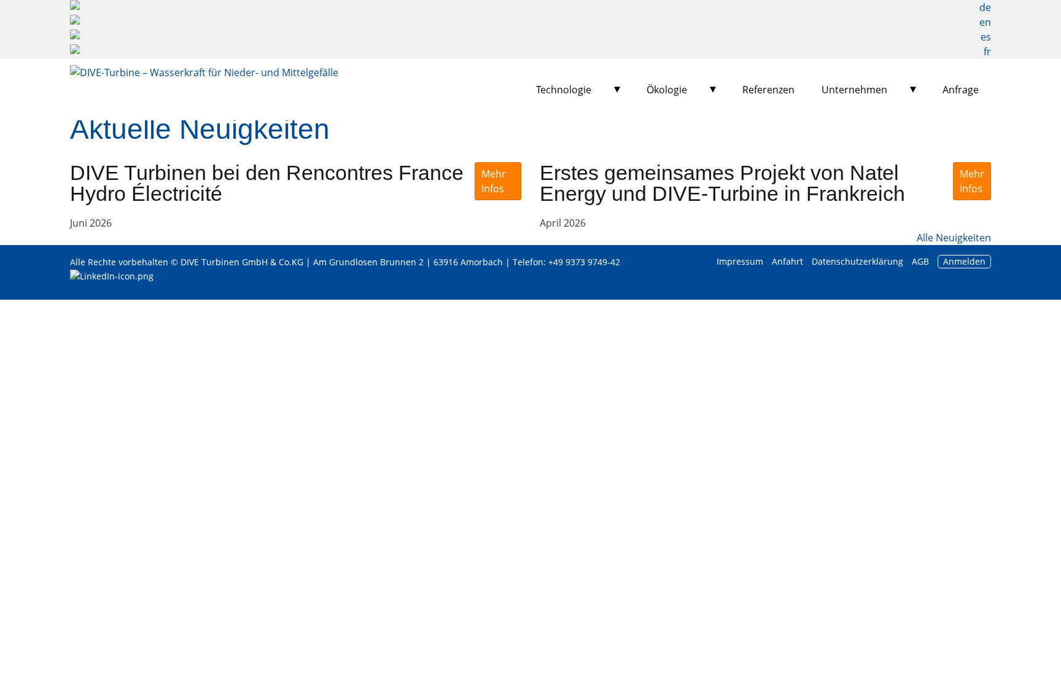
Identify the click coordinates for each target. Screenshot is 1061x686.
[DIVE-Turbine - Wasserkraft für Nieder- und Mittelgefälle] (204, 89)
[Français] (530, 51)
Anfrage (960, 89)
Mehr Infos (493, 181)
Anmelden (964, 261)
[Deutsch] (530, 7)
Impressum (740, 261)
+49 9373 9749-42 (584, 262)
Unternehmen (854, 89)
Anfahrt (787, 261)
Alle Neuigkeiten (954, 237)
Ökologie (667, 89)
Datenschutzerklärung (859, 261)
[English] (530, 22)
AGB (920, 261)
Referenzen (768, 89)
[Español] (530, 36)
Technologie (563, 89)
